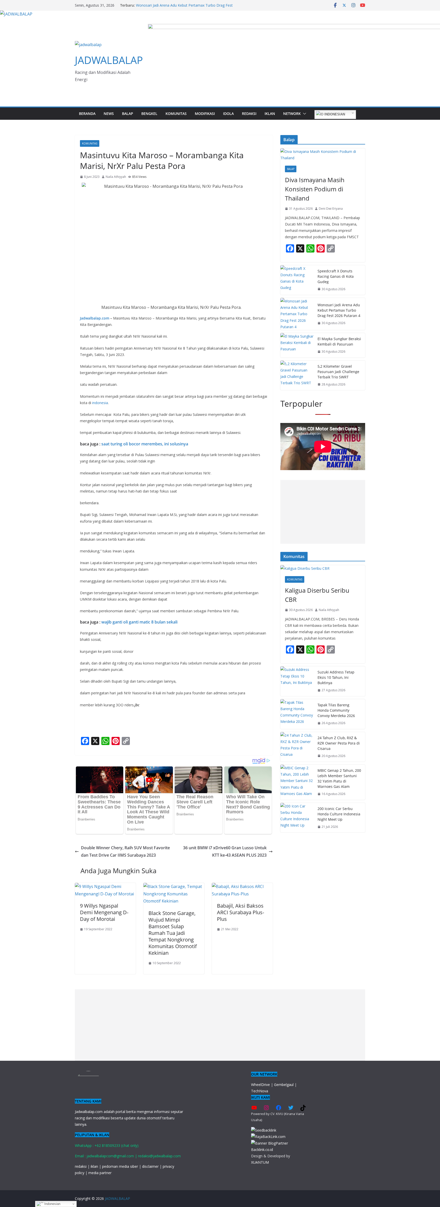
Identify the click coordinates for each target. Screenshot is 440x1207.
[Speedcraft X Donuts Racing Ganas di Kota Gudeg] (296, 280)
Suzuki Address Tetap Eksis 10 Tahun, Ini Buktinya (336, 677)
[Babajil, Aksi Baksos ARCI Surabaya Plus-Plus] (242, 886)
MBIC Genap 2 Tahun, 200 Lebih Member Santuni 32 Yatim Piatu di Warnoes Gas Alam (339, 778)
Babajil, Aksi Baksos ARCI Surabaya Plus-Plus (240, 912)
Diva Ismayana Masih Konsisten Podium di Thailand (315, 189)
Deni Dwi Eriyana (331, 208)
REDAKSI (249, 113)
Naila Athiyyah (116, 177)
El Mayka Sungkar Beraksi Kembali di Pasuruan (339, 341)
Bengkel (149, 113)
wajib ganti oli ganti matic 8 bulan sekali (139, 622)
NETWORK (292, 113)
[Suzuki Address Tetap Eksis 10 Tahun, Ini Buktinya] (296, 681)
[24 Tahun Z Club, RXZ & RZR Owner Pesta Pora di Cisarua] (296, 747)
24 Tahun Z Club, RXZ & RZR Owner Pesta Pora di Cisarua (339, 743)
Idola (228, 113)
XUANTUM (260, 1162)
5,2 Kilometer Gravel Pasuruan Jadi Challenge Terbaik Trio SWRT (338, 371)
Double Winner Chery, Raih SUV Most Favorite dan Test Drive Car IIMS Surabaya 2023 (125, 851)
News (109, 113)
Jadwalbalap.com (94, 318)
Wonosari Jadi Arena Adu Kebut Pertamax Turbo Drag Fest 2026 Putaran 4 (339, 310)
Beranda (87, 113)
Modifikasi (205, 113)
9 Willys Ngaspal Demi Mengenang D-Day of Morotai (104, 912)
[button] (303, 113)
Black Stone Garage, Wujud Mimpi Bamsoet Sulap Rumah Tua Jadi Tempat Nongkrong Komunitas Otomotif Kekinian (172, 933)
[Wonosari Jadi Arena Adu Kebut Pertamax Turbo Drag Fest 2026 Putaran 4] (296, 314)
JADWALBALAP (109, 60)
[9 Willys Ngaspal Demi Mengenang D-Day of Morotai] (105, 886)
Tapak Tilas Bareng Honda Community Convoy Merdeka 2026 (336, 710)
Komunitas (176, 113)
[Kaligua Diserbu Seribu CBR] (322, 568)
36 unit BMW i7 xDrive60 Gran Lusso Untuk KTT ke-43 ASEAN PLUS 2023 (225, 851)
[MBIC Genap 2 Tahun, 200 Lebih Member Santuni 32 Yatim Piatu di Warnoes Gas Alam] (296, 782)
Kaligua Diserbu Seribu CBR (317, 595)
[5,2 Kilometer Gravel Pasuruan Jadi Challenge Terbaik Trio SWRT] (296, 375)
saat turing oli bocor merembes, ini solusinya (144, 444)
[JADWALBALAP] (16, 14)
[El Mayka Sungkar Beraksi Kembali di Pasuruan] (296, 345)
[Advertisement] (322, 512)
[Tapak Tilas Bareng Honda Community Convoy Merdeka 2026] (296, 714)
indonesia (100, 402)
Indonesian (334, 114)
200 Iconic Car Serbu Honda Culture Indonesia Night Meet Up (339, 814)
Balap (127, 113)
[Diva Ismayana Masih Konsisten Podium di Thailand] (322, 154)
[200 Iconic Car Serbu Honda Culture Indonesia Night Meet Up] (296, 818)
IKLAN (270, 113)
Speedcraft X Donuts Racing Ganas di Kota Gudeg (336, 276)
